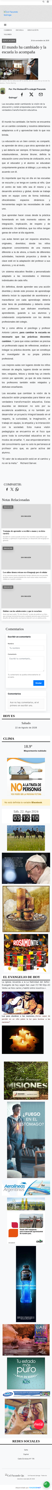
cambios (8, 30)
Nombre (11, 644)
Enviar (39, 683)
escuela (20, 30)
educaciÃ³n (33, 30)
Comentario (12, 654)
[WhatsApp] (49, 2)
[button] (44, 2)
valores (8, 34)
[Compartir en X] (12, 489)
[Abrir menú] (5, 25)
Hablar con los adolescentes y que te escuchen (22, 611)
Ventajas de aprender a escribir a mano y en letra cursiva (24, 532)
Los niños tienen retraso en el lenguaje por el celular (25, 572)
